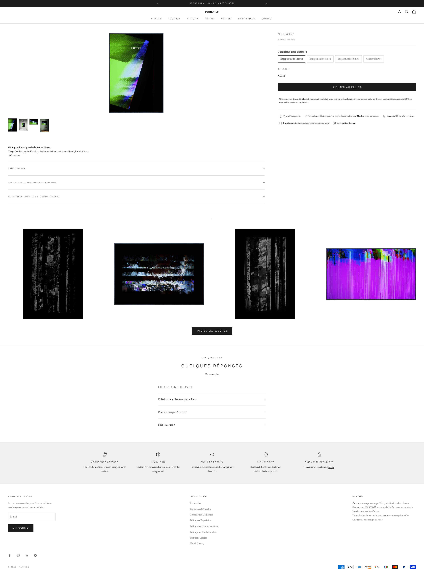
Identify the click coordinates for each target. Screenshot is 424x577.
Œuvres (156, 19)
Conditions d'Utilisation (201, 514)
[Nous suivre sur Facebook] (9, 555)
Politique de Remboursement (204, 526)
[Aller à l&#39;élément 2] (23, 124)
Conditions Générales (200, 509)
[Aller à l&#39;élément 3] (33, 121)
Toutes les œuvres (212, 330)
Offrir (210, 19)
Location (174, 19)
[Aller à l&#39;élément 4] (44, 125)
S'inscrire (21, 527)
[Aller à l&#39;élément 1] (12, 125)
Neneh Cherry (197, 543)
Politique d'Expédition (200, 520)
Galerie (226, 19)
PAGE (370, 507)
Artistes (193, 19)
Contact (267, 19)
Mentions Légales (198, 537)
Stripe (331, 467)
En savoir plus (212, 374)
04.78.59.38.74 (226, 3)
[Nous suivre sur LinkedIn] (26, 555)
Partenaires (246, 19)
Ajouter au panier (347, 87)
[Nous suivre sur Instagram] (18, 555)
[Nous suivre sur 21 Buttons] (35, 555)
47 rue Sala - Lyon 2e (203, 3)
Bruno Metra (287, 39)
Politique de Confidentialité (203, 532)
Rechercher (195, 503)
